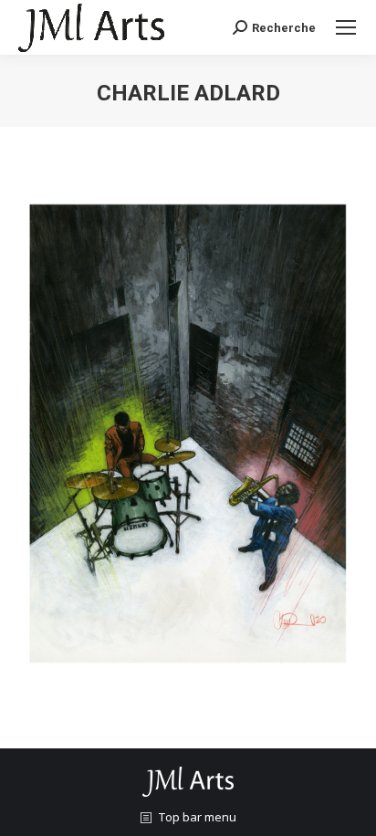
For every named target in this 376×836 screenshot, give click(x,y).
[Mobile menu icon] (346, 27)
